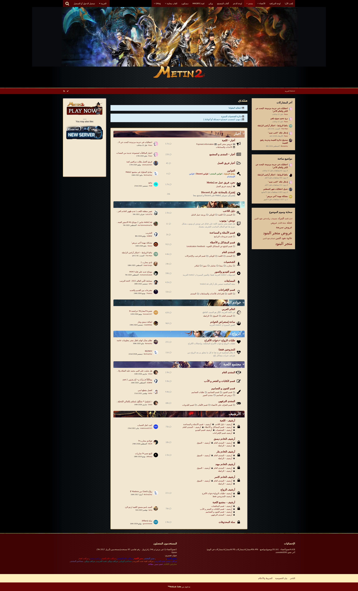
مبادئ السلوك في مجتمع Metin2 (139, 172)
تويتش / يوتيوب (227, 220)
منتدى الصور (208, 395)
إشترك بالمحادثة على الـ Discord (218, 192)
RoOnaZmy (148, 175)
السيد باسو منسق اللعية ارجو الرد (138, 507)
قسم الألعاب (202, 405)
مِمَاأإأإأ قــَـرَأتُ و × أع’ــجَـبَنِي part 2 (137, 379)
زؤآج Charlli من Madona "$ (141, 491)
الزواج (236, 333)
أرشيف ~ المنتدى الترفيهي (221, 515)
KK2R (150, 444)
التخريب (149, 233)
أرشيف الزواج (228, 489)
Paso (286, 114)
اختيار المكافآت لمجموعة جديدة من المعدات (134, 153)
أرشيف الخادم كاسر (224, 477)
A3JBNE (149, 236)
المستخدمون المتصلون (165, 543)
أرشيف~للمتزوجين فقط (222, 496)
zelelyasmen (147, 165)
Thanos (149, 293)
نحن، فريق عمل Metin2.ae (221, 182)
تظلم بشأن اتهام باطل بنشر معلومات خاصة (134, 340)
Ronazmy (284, 146)
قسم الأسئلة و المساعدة (222, 232)
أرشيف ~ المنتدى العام (192, 427)
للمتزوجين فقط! (226, 349)
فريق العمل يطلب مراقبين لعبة (139, 161)
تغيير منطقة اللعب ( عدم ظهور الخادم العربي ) (133, 211)
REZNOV (148, 351)
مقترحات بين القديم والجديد (141, 290)
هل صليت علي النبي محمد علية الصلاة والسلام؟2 (132, 371)
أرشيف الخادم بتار (225, 451)
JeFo (150, 183)
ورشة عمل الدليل (198, 214)
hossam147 (147, 314)
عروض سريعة (284, 227)
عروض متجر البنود (277, 232)
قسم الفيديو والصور (225, 271)
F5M (150, 186)
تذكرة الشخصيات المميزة (231, 116)
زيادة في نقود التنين (262, 218)
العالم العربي (228, 309)
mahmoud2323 (146, 428)
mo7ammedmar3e (145, 225)
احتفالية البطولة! (235, 108)
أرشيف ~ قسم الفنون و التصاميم (219, 512)
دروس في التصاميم (224, 395)
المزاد (281, 218)
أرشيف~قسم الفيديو (203, 430)
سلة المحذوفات (227, 522)
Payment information (205, 144)
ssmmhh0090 (281, 552)
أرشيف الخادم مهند (225, 464)
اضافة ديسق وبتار (145, 322)
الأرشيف (235, 414)
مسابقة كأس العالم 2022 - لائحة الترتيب (136, 281)
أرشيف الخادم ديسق (224, 438)
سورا (204, 265)
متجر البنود (283, 243)
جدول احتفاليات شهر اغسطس (275, 189)
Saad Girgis (147, 265)
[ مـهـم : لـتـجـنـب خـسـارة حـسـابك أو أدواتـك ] (223, 119)
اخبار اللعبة (288, 219)
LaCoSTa (149, 214)
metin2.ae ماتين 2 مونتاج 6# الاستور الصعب (134, 222)
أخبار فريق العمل (226, 163)
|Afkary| (149, 456)
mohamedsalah (146, 275)
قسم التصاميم (213, 392)
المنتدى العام (228, 252)
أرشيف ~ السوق (203, 443)
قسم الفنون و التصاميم (223, 388)
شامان (213, 265)
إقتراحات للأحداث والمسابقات (212, 293)
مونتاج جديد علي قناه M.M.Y (140, 271)
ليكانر (196, 265)
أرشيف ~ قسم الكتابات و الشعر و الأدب (216, 509)
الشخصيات (229, 262)
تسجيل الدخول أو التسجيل (84, 3)
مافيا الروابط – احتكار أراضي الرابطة (273, 126)
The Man (284, 129)
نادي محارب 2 (146, 262)
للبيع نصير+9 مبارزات (143, 453)
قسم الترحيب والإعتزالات (195, 256)
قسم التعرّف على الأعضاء (221, 405)
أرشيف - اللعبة (227, 420)
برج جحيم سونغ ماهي (279, 118)
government (147, 524)
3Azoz (150, 246)
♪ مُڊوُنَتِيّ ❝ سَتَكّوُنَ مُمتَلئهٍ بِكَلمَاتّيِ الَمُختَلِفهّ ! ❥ (132, 401)
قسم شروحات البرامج (223, 236)
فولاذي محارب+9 (145, 441)
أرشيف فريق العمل (224, 186)
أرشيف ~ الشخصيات (223, 430)
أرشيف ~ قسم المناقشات (221, 506)
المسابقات (229, 280)
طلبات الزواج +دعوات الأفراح (219, 340)
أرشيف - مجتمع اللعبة (224, 502)
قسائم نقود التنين (269, 238)
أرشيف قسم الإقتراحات (222, 433)
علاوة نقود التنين (283, 238)
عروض (274, 222)
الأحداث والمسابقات (224, 147)
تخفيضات (274, 219)
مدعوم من (179, 586)
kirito (150, 393)
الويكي (212, 214)
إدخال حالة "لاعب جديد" (278, 133)
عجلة (289, 222)
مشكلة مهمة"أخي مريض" (277, 196)
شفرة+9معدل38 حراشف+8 (140, 311)
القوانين (231, 170)
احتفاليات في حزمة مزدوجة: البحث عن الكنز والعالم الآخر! (128, 142)
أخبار (237, 133)
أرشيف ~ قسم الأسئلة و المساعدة (197, 424)
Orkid (150, 374)
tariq (150, 510)
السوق (215, 316)
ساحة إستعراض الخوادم (222, 322)
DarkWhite (148, 325)
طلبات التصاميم (197, 392)
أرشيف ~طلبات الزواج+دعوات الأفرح (217, 493)
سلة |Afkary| (147, 520)
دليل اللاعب (229, 211)
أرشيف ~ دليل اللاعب (223, 424)
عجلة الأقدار (282, 223)
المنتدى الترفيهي (226, 401)
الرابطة (206, 316)
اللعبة (237, 204)
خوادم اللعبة (232, 302)
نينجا (221, 265)
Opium (174, 552)
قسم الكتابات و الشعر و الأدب (219, 381)
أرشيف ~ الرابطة (225, 445)
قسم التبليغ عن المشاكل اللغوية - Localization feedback (209, 246)
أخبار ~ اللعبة (228, 140)
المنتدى (229, 214)
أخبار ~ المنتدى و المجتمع (222, 154)
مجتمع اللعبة (232, 364)
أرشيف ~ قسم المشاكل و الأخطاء (218, 427)
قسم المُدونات (188, 405)
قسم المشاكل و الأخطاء (222, 242)
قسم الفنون (227, 392)
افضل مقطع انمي (145, 390)
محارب (229, 265)
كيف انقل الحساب (144, 425)
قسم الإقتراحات (226, 289)
